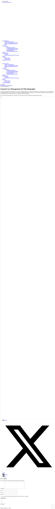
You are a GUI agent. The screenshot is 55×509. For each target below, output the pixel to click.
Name (1, 490)
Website (1, 494)
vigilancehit (2, 85)
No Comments (9, 85)
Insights (6, 85)
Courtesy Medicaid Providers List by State (12, 55)
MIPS (6, 44)
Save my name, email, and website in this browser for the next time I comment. (15, 496)
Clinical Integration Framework (12, 49)
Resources (6, 54)
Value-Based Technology (11, 47)
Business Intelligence (10, 50)
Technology (7, 46)
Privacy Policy (7, 81)
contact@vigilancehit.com (7, 2)
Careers (4, 56)
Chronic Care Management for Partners (11, 42)
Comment (2, 488)
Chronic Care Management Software (11, 43)
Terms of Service (7, 80)
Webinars (4, 52)
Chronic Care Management (9, 41)
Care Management (6, 40)
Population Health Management (12, 51)
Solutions (4, 45)
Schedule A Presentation (7, 59)
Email (1, 492)
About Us (4, 57)
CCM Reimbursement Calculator (12, 48)
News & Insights (5, 53)
